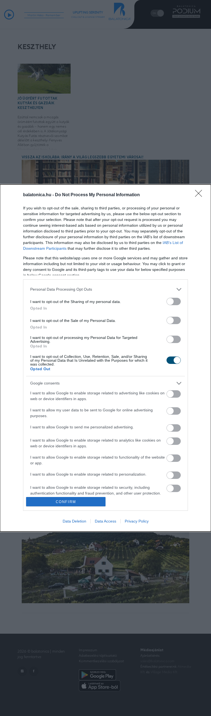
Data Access (105, 521)
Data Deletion (74, 521)
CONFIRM (66, 502)
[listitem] (105, 289)
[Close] (200, 195)
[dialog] (105, 358)
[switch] (173, 301)
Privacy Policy (137, 521)
